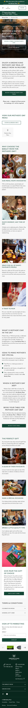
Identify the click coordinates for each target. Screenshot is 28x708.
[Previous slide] (3, 647)
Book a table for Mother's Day (14, 42)
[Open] (3, 8)
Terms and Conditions (12, 705)
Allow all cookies (14, 377)
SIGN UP (14, 640)
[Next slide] (24, 647)
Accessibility (4, 702)
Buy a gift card (14, 593)
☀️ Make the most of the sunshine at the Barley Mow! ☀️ (14, 2)
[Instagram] (7, 694)
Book (22, 8)
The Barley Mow (7, 684)
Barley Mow (5, 17)
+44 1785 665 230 (8, 666)
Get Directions (19, 679)
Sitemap (4, 705)
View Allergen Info (11, 122)
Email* (4, 632)
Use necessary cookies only (14, 382)
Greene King (6, 689)
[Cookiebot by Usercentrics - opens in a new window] (19, 325)
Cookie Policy (12, 702)
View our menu (14, 47)
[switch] (24, 356)
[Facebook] (3, 694)
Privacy (18, 702)
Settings (21, 372)
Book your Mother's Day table (14, 93)
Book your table (14, 425)
